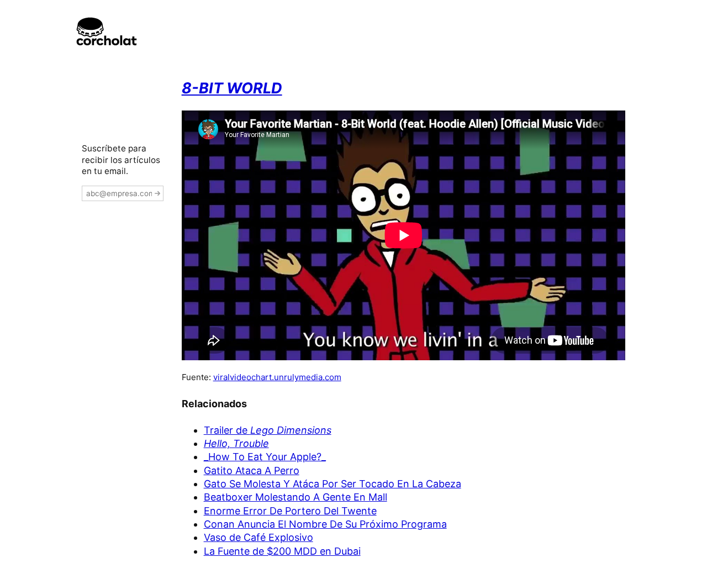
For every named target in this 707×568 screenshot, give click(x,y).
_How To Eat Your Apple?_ (265, 456)
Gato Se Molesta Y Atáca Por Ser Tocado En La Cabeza (332, 484)
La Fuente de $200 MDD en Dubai (282, 551)
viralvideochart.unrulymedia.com (277, 377)
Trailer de (267, 430)
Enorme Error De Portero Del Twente (290, 511)
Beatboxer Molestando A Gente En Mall (295, 497)
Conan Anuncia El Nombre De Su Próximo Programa (325, 524)
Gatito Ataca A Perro (251, 470)
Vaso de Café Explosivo (258, 537)
